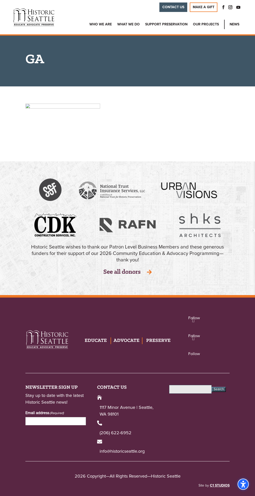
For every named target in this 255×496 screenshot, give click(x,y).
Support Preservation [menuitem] (166, 24)
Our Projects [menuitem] (206, 24)
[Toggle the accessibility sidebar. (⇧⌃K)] (243, 484)
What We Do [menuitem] (128, 24)
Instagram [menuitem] (230, 7)
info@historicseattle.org (122, 451)
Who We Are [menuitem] (100, 24)
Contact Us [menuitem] (173, 7)
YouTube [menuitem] (238, 7)
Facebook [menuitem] (221, 7)
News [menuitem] (234, 24)
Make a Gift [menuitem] (203, 7)
